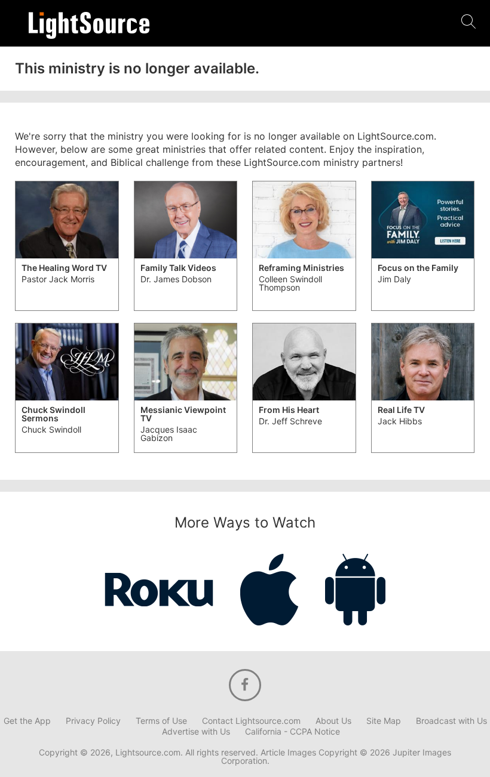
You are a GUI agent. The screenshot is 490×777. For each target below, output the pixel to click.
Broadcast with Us (451, 721)
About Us (333, 721)
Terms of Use (161, 721)
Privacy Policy (93, 721)
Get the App (27, 721)
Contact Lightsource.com (251, 721)
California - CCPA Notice (292, 731)
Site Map (383, 721)
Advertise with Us (196, 731)
